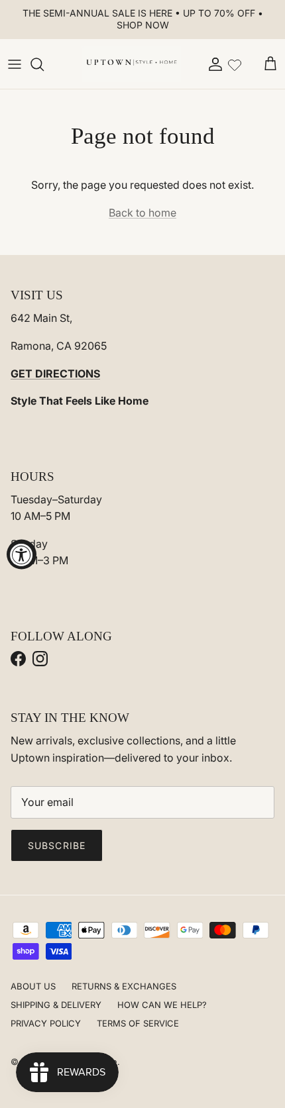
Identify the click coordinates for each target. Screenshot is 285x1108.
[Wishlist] (235, 63)
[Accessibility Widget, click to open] (21, 554)
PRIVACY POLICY (46, 1023)
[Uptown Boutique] (131, 64)
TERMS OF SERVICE (138, 1023)
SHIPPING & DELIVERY (56, 1004)
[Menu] (14, 64)
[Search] (43, 64)
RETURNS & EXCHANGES (124, 986)
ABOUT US (33, 986)
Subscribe (57, 845)
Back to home (142, 212)
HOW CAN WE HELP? (162, 1004)
